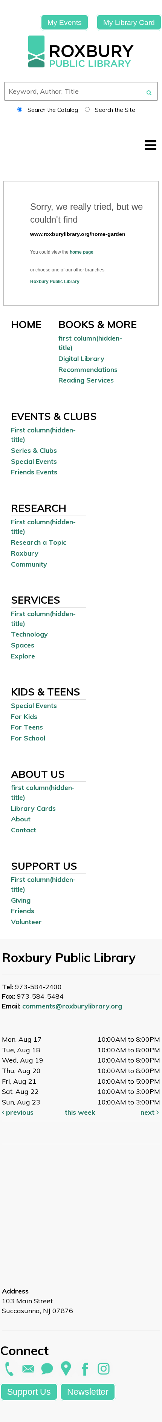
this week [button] (80, 1112)
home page (81, 252)
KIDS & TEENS (45, 691)
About (21, 819)
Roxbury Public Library (54, 281)
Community (29, 564)
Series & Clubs (34, 450)
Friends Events (34, 472)
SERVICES (35, 599)
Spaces (22, 645)
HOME (26, 324)
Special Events (34, 461)
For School (28, 738)
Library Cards (33, 808)
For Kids (24, 716)
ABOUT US (38, 774)
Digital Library (81, 358)
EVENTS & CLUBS (54, 416)
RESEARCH (38, 508)
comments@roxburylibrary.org (72, 1006)
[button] (150, 145)
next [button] (148, 1112)
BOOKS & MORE (97, 324)
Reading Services (86, 380)
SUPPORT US (44, 866)
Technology (29, 634)
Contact (23, 830)
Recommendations (88, 369)
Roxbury (24, 553)
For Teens (27, 727)
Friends (22, 910)
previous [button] (19, 1112)
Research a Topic (38, 542)
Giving (21, 900)
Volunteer (26, 921)
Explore (23, 656)
